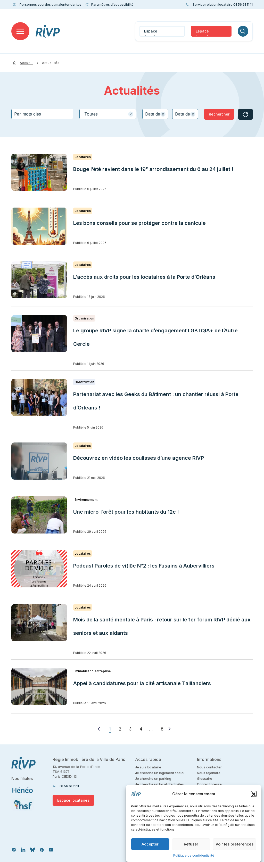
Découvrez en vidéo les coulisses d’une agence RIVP (138, 458)
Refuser (191, 844)
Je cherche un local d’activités (159, 784)
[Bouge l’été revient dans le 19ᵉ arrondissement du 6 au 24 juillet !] (39, 172)
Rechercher (219, 114)
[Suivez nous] (13, 849)
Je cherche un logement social (159, 773)
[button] (253, 793)
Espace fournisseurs (155, 33)
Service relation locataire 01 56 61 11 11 (223, 4)
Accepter (150, 844)
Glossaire (204, 778)
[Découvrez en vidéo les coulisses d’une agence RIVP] (39, 461)
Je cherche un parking (153, 778)
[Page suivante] (170, 729)
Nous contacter (209, 767)
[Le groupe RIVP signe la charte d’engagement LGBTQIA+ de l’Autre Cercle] (39, 333)
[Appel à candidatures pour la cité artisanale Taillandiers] (39, 686)
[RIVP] (48, 31)
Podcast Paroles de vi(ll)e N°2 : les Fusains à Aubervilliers (144, 566)
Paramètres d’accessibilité (112, 4)
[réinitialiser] (245, 114)
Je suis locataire (148, 767)
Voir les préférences (234, 844)
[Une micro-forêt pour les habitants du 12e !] (39, 514)
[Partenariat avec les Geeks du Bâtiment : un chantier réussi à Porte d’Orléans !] (39, 397)
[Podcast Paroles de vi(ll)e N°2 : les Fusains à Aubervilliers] (39, 568)
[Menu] (20, 31)
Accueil (26, 63)
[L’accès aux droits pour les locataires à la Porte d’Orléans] (39, 280)
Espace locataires (205, 33)
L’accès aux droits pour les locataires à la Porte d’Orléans (144, 277)
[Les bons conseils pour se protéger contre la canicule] (39, 226)
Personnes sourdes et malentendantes (50, 4)
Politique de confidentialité (193, 855)
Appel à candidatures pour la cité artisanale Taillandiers (142, 683)
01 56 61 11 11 (69, 786)
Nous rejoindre (208, 773)
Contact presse (209, 784)
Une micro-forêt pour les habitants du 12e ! (126, 512)
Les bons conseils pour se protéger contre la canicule (139, 223)
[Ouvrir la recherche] (243, 31)
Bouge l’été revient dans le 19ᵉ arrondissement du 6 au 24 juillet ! (153, 169)
